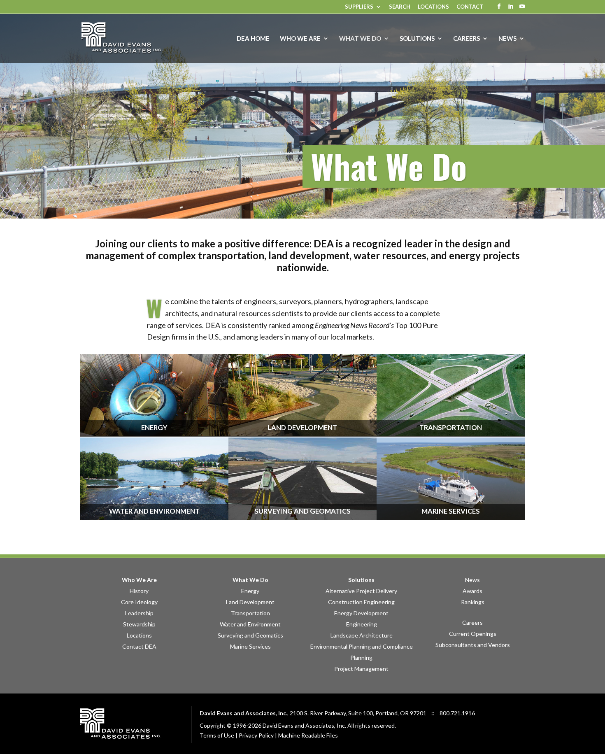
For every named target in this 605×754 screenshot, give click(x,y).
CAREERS (466, 38)
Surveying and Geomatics (250, 635)
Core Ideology (139, 601)
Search (399, 7)
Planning (361, 657)
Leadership (139, 613)
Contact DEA (139, 646)
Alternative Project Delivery (361, 590)
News (472, 579)
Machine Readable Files (308, 735)
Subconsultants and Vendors (472, 644)
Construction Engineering (361, 601)
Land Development (250, 601)
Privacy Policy (256, 735)
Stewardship (139, 624)
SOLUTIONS (417, 38)
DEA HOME (253, 38)
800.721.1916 (457, 713)
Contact (469, 7)
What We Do (250, 579)
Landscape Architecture (361, 635)
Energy (250, 590)
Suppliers (359, 7)
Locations (433, 7)
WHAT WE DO (360, 38)
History (139, 590)
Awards (472, 590)
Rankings (472, 601)
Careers (472, 622)
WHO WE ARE (300, 38)
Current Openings (472, 633)
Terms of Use (217, 735)
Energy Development (361, 613)
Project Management (361, 668)
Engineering (361, 624)
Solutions (361, 579)
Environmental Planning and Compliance (361, 646)
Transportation (250, 613)
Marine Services (250, 646)
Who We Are (139, 579)
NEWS (507, 38)
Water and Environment (250, 624)
